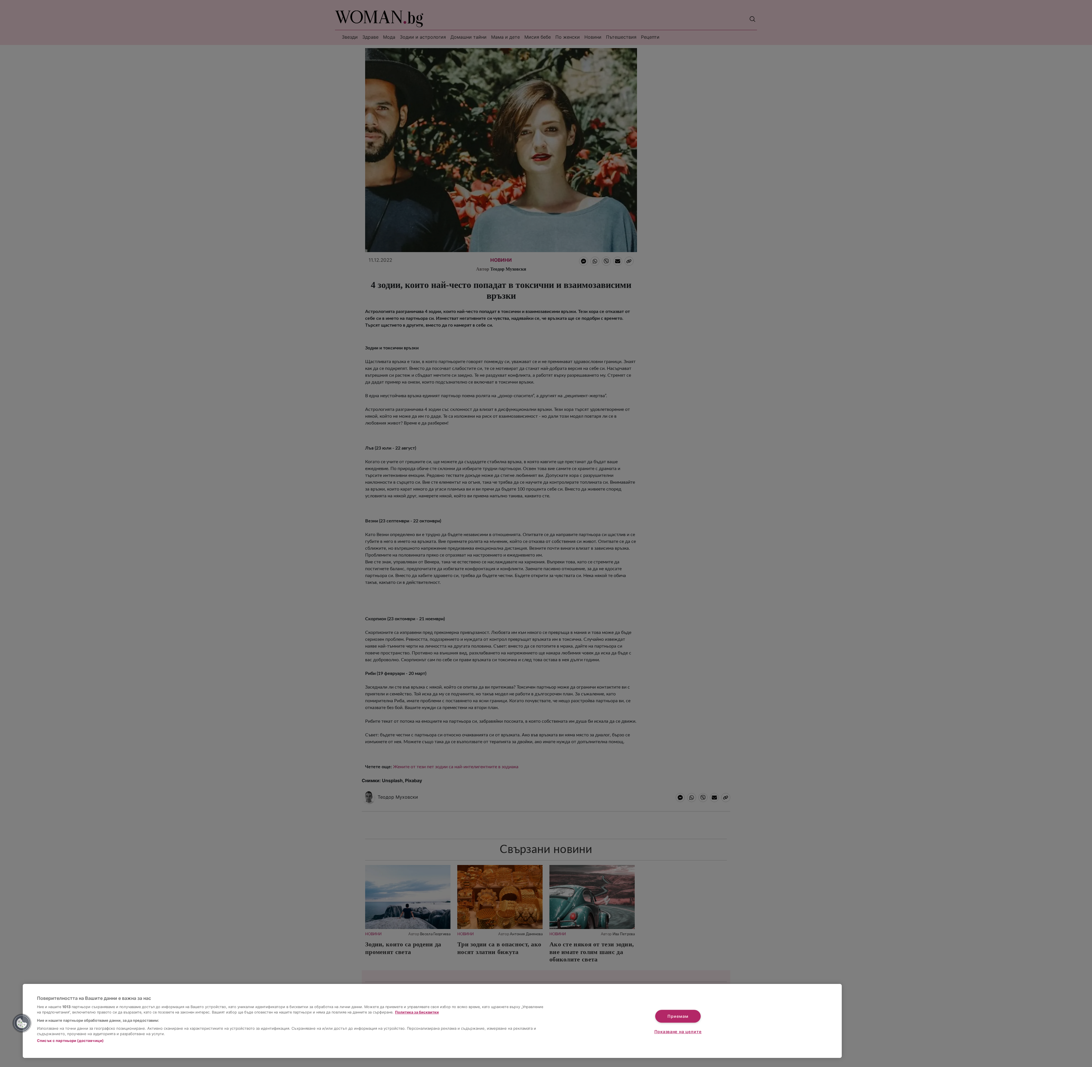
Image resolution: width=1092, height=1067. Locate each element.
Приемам (677, 1016)
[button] (22, 1023)
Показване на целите (678, 1031)
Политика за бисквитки (417, 1012)
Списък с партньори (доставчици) (70, 1040)
